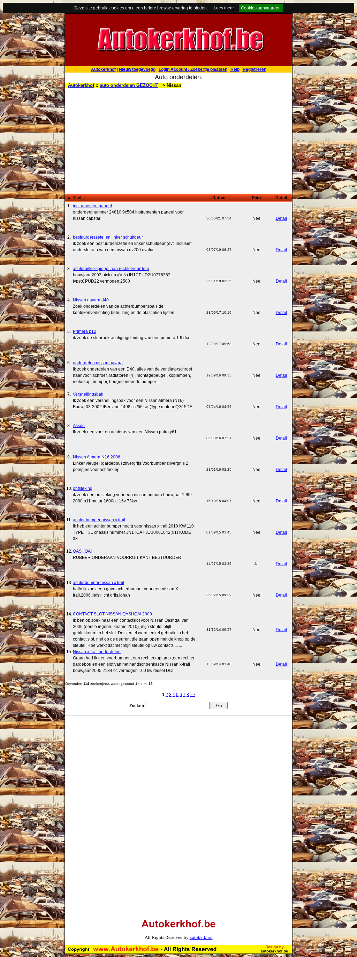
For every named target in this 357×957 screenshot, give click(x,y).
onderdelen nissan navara (98, 362)
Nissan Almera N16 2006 (96, 457)
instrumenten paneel (92, 205)
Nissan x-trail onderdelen (97, 651)
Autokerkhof (81, 85)
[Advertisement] (178, 141)
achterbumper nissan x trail (98, 582)
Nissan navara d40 (91, 300)
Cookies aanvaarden (261, 8)
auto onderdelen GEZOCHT (129, 85)
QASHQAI (82, 551)
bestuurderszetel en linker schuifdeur (108, 237)
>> (192, 694)
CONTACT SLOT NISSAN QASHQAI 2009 (112, 614)
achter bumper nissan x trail (99, 519)
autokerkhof (201, 937)
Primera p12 (84, 331)
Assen (79, 425)
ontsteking (82, 488)
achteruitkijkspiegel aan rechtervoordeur (111, 268)
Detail (281, 218)
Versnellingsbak (88, 394)
